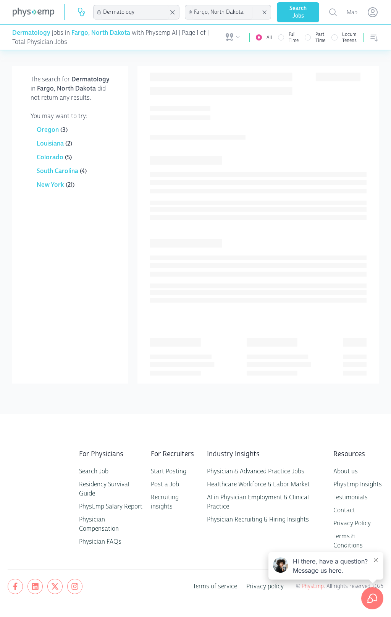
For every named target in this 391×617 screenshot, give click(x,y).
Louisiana (51, 143)
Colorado (51, 157)
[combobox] (135, 12)
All (269, 37)
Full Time (294, 37)
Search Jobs (298, 12)
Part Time (320, 37)
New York (51, 185)
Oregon (48, 130)
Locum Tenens (349, 37)
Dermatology (31, 33)
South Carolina (58, 171)
